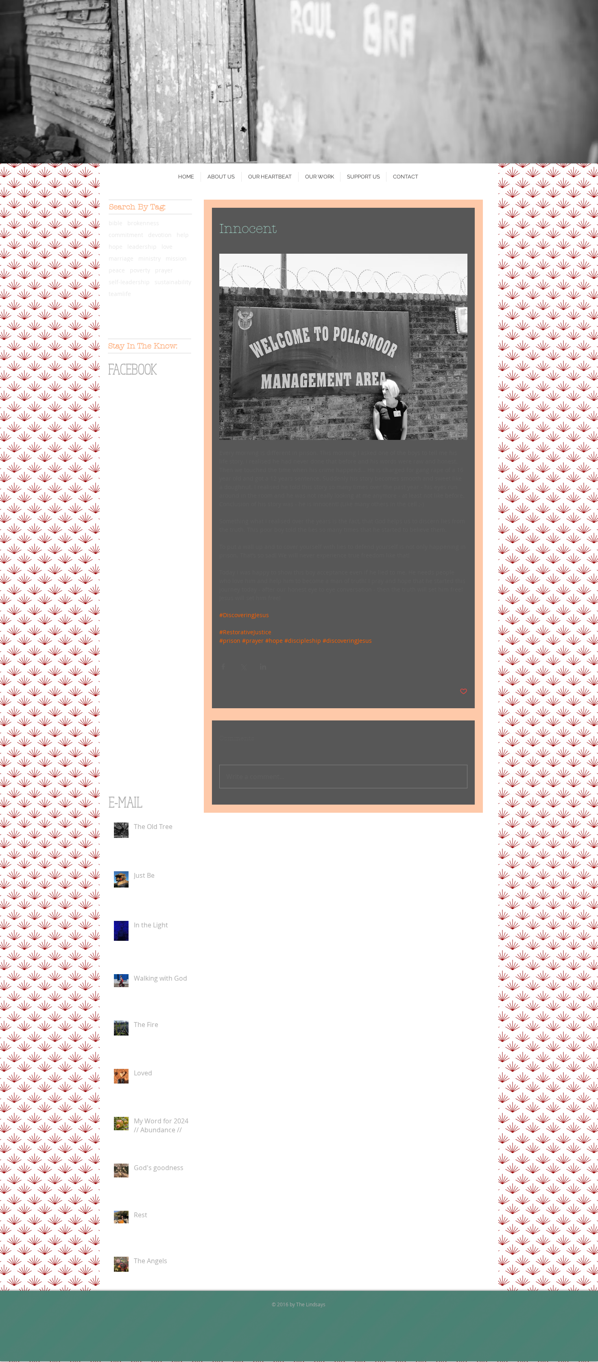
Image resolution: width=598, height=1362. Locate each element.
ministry (149, 258)
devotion (160, 234)
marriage (121, 258)
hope (115, 246)
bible (115, 223)
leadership (142, 246)
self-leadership (129, 281)
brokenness (143, 223)
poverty (140, 270)
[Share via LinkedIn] (263, 666)
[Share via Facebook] (223, 666)
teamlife (120, 293)
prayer (164, 270)
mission (176, 258)
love (167, 246)
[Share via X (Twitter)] (243, 666)
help (183, 234)
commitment (126, 234)
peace (117, 270)
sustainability (173, 281)
